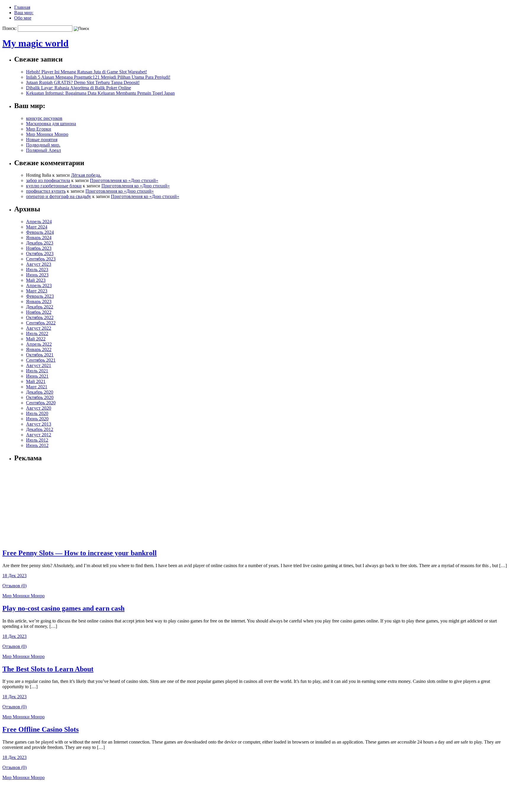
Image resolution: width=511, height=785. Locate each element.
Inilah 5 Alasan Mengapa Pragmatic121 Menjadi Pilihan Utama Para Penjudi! (98, 77)
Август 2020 (38, 408)
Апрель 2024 (39, 221)
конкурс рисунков (44, 118)
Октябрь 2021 (40, 354)
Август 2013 (38, 424)
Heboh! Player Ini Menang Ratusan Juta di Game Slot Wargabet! (86, 71)
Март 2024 (36, 226)
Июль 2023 (37, 269)
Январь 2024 (38, 237)
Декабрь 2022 (39, 306)
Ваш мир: (23, 12)
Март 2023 (36, 290)
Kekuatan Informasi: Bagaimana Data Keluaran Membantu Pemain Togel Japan (100, 93)
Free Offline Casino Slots (40, 729)
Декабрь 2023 (39, 242)
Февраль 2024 (40, 232)
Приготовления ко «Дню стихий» (124, 180)
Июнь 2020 (37, 418)
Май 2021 (36, 381)
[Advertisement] (51, 505)
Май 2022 (36, 338)
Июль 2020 (37, 413)
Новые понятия (41, 139)
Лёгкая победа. (86, 175)
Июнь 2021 (37, 376)
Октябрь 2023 (40, 253)
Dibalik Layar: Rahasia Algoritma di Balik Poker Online (78, 87)
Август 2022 (38, 328)
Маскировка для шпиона (51, 123)
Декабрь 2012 (39, 429)
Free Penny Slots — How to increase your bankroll (79, 553)
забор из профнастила (48, 180)
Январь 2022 (38, 349)
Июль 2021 (37, 370)
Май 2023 (36, 280)
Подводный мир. (43, 144)
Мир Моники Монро (47, 134)
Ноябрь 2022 (38, 312)
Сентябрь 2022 (41, 322)
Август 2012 (38, 434)
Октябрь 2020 (40, 397)
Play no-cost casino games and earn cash (63, 608)
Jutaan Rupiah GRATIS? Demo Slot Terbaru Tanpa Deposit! (83, 82)
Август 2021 (38, 365)
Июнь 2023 (37, 274)
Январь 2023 (38, 301)
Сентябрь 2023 (41, 258)
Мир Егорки (38, 128)
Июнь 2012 (37, 445)
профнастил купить (46, 191)
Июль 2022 (37, 333)
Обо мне (22, 17)
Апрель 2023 (39, 285)
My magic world (35, 43)
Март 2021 (36, 386)
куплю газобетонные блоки (54, 185)
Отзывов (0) (14, 585)
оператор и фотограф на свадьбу (58, 196)
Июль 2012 (37, 440)
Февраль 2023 (40, 296)
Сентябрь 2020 (41, 402)
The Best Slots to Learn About (47, 669)
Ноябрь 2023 (38, 248)
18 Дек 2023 (14, 575)
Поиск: (9, 28)
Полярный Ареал (43, 150)
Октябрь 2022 (40, 317)
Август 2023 (38, 264)
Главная (22, 7)
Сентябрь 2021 (41, 360)
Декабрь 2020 (39, 392)
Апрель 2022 (39, 344)
